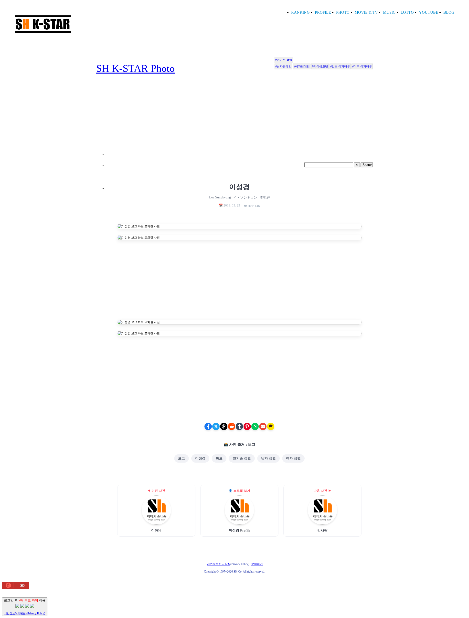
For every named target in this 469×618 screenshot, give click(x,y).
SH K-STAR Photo (135, 68)
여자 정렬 (293, 458)
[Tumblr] (239, 426)
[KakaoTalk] (270, 426)
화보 (219, 458)
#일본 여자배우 (340, 66)
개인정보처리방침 (218, 564)
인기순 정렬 (242, 458)
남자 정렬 (268, 458)
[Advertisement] (239, 121)
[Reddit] (231, 426)
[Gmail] (262, 426)
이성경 (200, 458)
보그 (251, 444)
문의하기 (257, 564)
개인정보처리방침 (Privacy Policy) (24, 613)
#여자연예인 (302, 66)
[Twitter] (216, 426)
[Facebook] (208, 426)
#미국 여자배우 (362, 66)
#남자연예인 (283, 66)
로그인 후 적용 (24, 606)
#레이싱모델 (320, 66)
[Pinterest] (247, 426)
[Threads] (223, 426)
